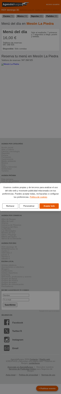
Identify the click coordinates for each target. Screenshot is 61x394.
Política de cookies (38, 197)
